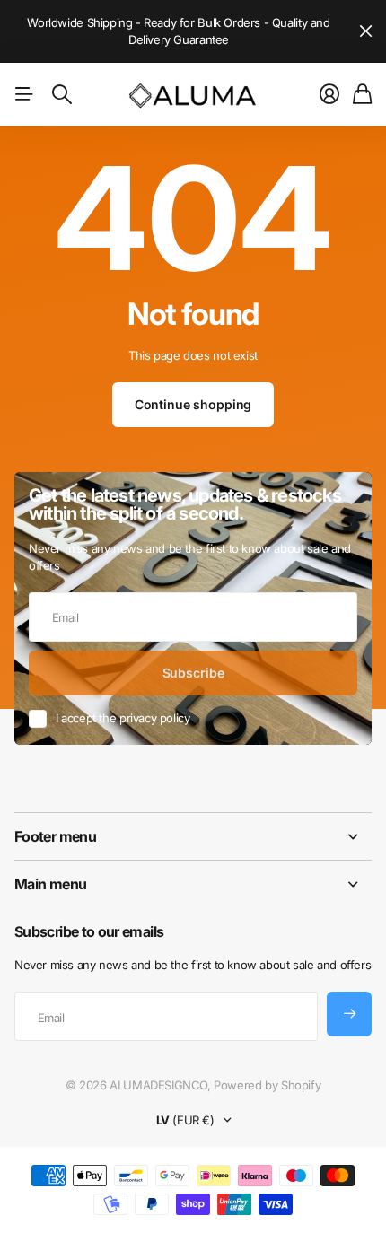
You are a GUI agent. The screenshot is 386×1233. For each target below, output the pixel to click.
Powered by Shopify (267, 1085)
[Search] (62, 94)
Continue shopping (193, 404)
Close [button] (365, 31)
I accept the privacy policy (122, 718)
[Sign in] (329, 94)
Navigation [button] (24, 94)
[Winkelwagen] (362, 94)
